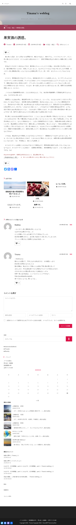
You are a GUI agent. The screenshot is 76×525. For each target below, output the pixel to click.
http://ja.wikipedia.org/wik (23, 276)
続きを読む (47, 411)
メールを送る (7, 361)
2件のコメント (64, 44)
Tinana (8, 44)
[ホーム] (4, 28)
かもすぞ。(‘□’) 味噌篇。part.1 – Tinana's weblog (37, 466)
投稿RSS (6, 490)
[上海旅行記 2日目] (7, 408)
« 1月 (37, 400)
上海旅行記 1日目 (17, 414)
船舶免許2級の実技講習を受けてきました (15, 192)
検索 (5, 335)
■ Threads (7, 349)
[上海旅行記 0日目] (7, 425)
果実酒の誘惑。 (20, 28)
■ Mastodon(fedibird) (10, 346)
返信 (71, 224)
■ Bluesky (6, 351)
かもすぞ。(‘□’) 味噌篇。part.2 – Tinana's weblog (37, 471)
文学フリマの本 (8, 368)
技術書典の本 (7, 365)
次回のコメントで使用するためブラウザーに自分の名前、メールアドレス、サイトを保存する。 (36, 320)
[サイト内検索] (70, 4)
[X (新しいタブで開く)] (62, 3)
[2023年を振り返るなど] (7, 442)
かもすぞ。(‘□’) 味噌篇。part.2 (12, 466)
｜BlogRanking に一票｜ (11, 157)
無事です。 (38, 205)
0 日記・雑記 (50, 44)
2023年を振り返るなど (19, 440)
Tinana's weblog (38, 13)
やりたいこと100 (17, 431)
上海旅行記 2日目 (17, 406)
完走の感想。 (7, 477)
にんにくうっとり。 (15, 205)
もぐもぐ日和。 (61, 184)
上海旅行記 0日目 (17, 423)
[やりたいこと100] (7, 434)
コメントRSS (7, 496)
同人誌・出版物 (8, 363)
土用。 (38, 198)
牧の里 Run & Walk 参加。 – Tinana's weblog (26, 477)
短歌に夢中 (7, 455)
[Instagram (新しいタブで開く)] (65, 3)
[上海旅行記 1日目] (7, 417)
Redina (17, 225)
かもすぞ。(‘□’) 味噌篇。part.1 (12, 471)
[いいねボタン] (5, 52)
